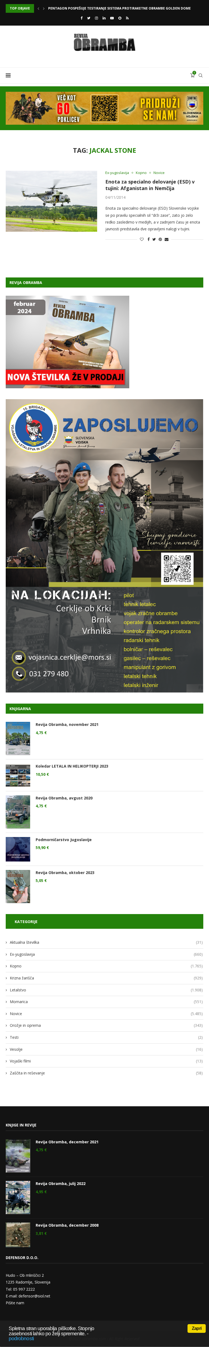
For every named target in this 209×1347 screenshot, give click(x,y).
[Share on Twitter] (154, 239)
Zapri (196, 1328)
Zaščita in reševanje (106, 1073)
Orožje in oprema (106, 1025)
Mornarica (106, 1001)
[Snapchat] (119, 18)
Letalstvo (106, 989)
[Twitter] (88, 18)
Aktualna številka (106, 942)
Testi (106, 1037)
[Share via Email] (166, 239)
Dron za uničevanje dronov (74, 8)
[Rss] (127, 18)
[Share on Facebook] (148, 239)
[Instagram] (96, 18)
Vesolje (106, 1049)
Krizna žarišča (106, 978)
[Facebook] (81, 18)
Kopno (141, 173)
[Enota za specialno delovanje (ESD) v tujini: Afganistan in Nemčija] (51, 201)
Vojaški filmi (106, 1061)
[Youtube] (112, 18)
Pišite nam (15, 1302)
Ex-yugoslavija (117, 173)
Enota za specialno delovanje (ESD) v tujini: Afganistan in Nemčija (150, 184)
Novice (159, 173)
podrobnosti (21, 1338)
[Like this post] (142, 239)
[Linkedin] (104, 18)
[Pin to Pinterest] (160, 239)
